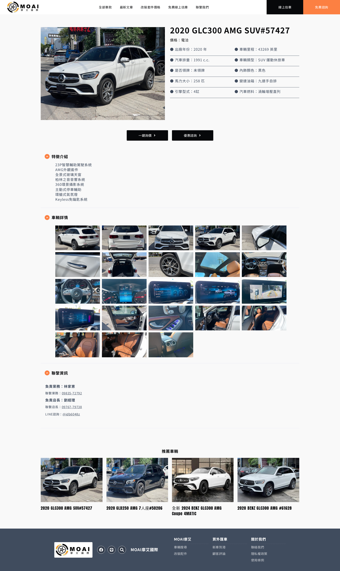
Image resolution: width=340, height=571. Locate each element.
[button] (170, 156)
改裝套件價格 (150, 7)
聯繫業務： (63, 393)
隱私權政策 (259, 553)
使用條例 (257, 560)
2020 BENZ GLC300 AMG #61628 (264, 508)
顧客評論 (219, 553)
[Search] (122, 550)
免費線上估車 (178, 7)
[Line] (111, 550)
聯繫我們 (202, 7)
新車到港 (219, 547)
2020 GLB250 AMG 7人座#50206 (134, 508)
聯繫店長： (63, 406)
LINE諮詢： (62, 414)
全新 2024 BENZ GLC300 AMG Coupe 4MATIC (197, 511)
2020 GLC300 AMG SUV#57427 (66, 508)
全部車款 (105, 7)
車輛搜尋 (180, 547)
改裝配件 (180, 553)
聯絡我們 (257, 547)
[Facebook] (101, 550)
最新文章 (126, 7)
